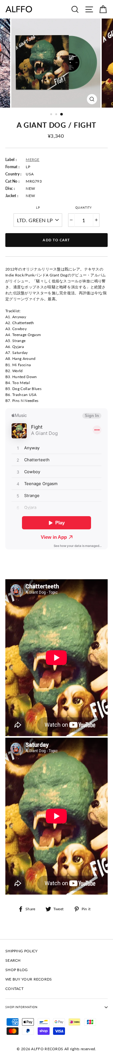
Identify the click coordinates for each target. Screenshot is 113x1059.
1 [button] (51, 114)
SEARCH (13, 960)
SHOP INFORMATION (21, 1007)
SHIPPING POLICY (21, 951)
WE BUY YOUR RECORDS (28, 979)
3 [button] (61, 114)
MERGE (33, 159)
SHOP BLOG (16, 969)
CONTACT (14, 988)
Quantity (83, 207)
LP (38, 207)
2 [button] (56, 114)
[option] (56, 63)
